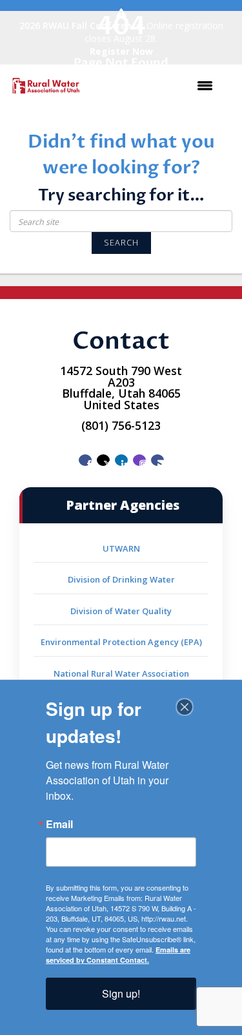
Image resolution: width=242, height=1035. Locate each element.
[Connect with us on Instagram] (139, 460)
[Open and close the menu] (155, 86)
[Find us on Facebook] (85, 460)
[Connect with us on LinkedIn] (121, 460)
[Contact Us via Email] (157, 460)
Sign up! (121, 993)
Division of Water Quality (121, 611)
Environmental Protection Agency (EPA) (121, 642)
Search (121, 242)
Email (59, 824)
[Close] (184, 707)
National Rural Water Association (121, 673)
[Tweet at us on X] (103, 460)
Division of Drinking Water (121, 579)
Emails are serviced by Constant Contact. (118, 955)
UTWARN (121, 548)
